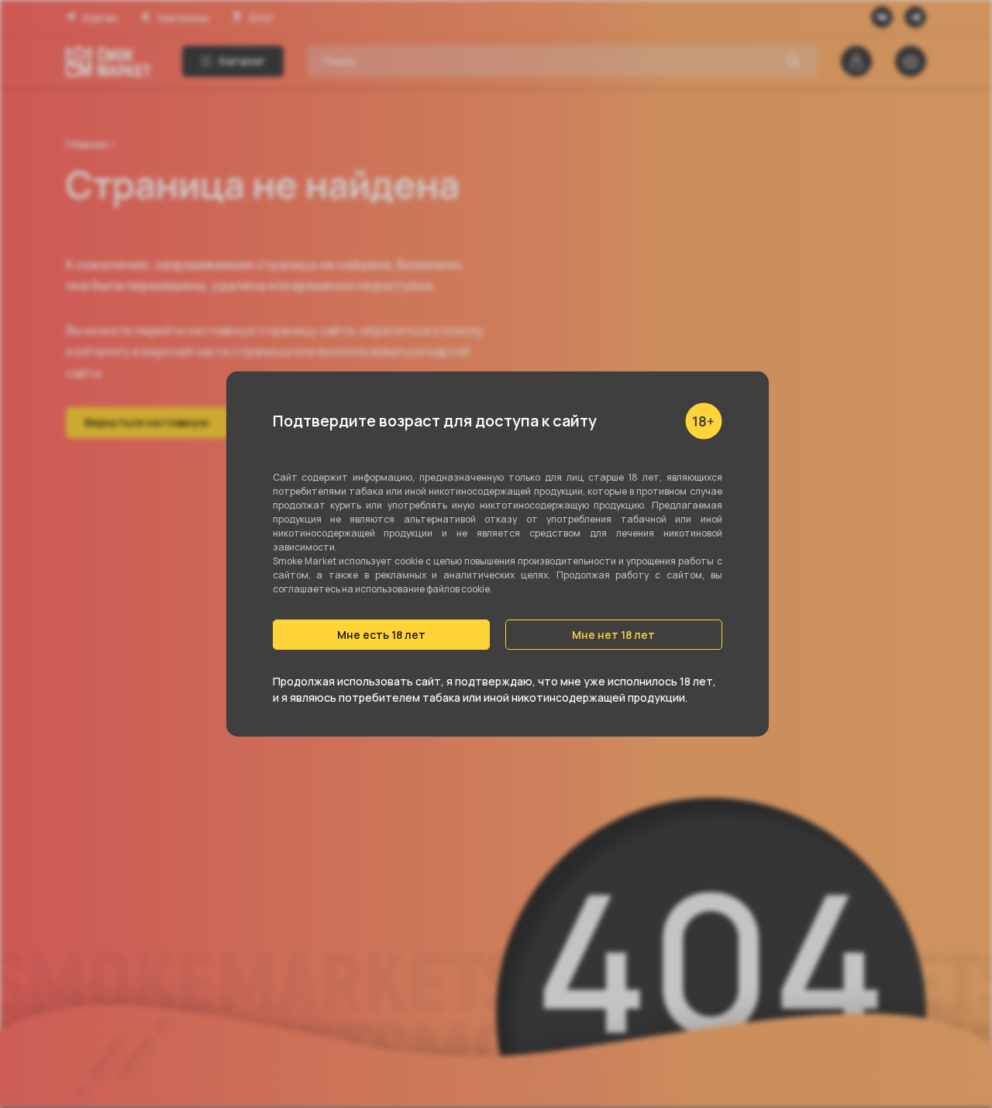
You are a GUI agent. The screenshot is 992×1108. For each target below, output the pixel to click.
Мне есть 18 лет (381, 634)
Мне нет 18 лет (613, 634)
